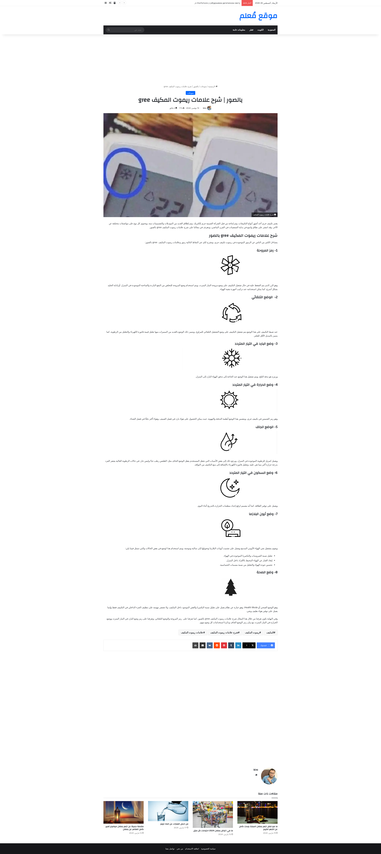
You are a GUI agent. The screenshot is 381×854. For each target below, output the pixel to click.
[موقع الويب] (256, 775)
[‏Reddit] (217, 645)
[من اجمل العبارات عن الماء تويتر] (168, 811)
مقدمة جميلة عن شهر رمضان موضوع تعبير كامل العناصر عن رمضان (125, 828)
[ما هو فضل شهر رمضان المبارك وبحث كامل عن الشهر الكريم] (257, 812)
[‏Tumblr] (231, 645)
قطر (251, 30)
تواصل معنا (170, 848)
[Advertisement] (190, 59)
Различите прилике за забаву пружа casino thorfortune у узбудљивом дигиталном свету (197, 3)
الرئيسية (212, 86)
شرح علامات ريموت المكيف (224, 632)
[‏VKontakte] (210, 645)
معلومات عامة (239, 30)
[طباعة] (195, 645)
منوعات (203, 86)
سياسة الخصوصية (208, 848)
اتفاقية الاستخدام (192, 848)
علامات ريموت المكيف (192, 632)
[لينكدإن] (238, 645)
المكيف (270, 632)
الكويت (260, 30)
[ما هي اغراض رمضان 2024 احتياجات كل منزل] (213, 814)
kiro (204, 108)
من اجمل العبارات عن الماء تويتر (174, 824)
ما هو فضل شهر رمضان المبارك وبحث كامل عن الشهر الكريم (258, 828)
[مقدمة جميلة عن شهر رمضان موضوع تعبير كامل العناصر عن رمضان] (123, 812)
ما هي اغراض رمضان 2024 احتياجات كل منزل (213, 831)
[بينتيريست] (224, 645)
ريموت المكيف (252, 632)
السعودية (271, 30)
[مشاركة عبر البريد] (203, 645)
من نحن (180, 848)
